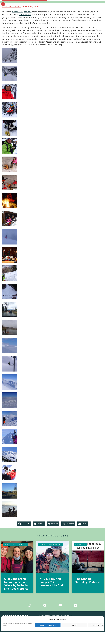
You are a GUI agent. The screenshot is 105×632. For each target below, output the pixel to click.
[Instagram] (29, 605)
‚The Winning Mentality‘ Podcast (87, 580)
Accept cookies (48, 625)
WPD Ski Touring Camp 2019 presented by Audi (51, 582)
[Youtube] (60, 605)
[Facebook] (45, 605)
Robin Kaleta (25, 14)
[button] (24, 523)
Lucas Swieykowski (21, 11)
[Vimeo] (75, 605)
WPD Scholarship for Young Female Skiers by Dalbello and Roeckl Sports (16, 583)
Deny (74, 625)
